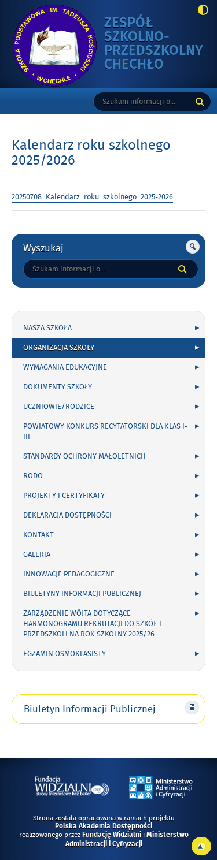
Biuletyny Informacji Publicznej (82, 594)
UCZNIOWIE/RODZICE (58, 406)
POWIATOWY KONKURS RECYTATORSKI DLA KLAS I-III (105, 431)
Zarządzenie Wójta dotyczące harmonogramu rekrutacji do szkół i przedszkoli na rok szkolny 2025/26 (92, 623)
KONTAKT (38, 535)
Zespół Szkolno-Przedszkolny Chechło (153, 44)
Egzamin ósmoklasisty (64, 654)
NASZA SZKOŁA (47, 328)
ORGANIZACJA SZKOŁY (58, 347)
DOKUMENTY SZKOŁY (57, 387)
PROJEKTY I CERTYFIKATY (64, 495)
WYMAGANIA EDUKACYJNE (65, 367)
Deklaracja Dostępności (67, 515)
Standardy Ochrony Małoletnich (84, 456)
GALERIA (36, 554)
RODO (33, 476)
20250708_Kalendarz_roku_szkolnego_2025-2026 (92, 197)
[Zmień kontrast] (199, 11)
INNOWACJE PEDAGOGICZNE (69, 574)
